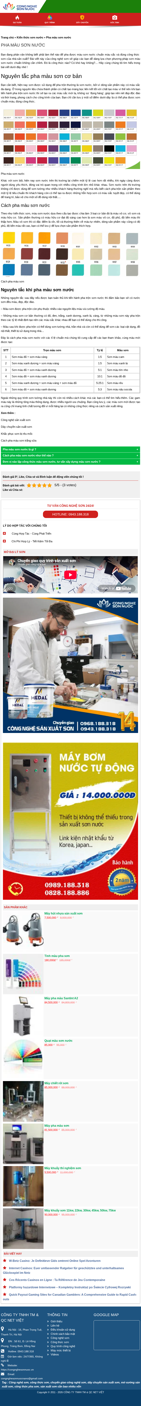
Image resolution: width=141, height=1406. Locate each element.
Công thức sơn (60, 1342)
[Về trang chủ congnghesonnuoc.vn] (70, 6)
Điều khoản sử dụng (63, 1329)
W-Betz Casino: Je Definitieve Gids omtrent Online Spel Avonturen (54, 1260)
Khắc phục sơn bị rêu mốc (17, 433)
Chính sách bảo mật (63, 1333)
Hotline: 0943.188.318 (70, 514)
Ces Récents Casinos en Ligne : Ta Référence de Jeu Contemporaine (56, 1280)
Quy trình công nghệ (63, 1346)
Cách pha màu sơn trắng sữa (18, 440)
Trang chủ (7, 37)
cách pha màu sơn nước (25, 337)
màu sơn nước (86, 54)
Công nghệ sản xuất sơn (15, 419)
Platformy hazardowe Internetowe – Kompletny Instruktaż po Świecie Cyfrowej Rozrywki (69, 1287)
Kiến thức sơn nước (30, 37)
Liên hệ (55, 1325)
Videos (55, 1354)
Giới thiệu (56, 1321)
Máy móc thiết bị (60, 1350)
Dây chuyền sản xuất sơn (16, 426)
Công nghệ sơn (60, 1337)
